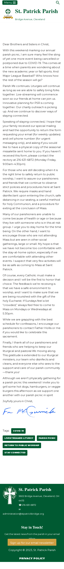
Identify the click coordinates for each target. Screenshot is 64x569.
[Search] (58, 2)
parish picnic (47, 438)
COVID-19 (18, 431)
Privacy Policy (32, 558)
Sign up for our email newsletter (32, 542)
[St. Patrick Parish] (11, 503)
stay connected (15, 452)
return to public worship (21, 445)
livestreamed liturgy (18, 438)
